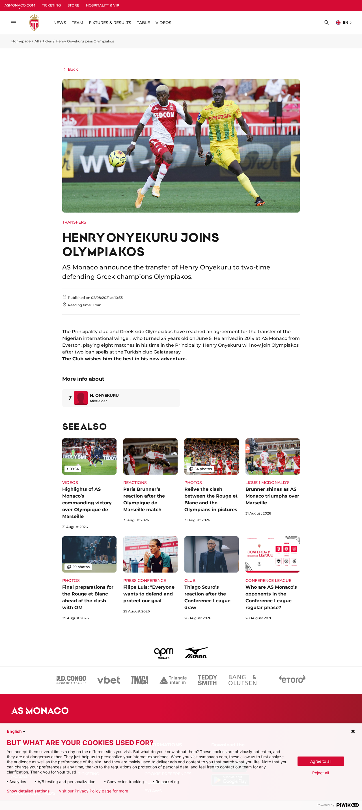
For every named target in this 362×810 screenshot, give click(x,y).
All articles (43, 41)
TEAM (77, 22)
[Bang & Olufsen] (242, 680)
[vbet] (108, 680)
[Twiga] (139, 680)
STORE (73, 5)
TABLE (143, 22)
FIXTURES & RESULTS (110, 22)
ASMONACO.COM (20, 5)
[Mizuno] (196, 652)
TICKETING (51, 5)
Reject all (320, 772)
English (14, 731)
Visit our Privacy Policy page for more (93, 791)
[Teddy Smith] (207, 680)
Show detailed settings (28, 791)
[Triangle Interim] (173, 680)
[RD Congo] (71, 680)
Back (73, 69)
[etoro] (292, 680)
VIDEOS (163, 22)
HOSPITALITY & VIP (102, 5)
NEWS (59, 22)
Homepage (21, 41)
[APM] (164, 652)
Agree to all (320, 761)
